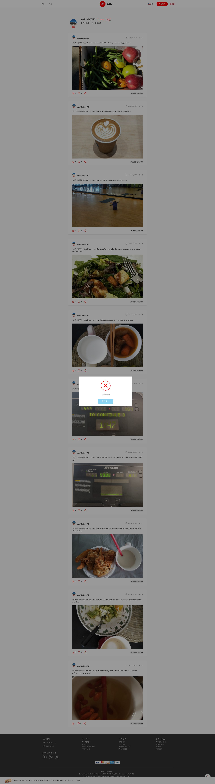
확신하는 (105, 401)
